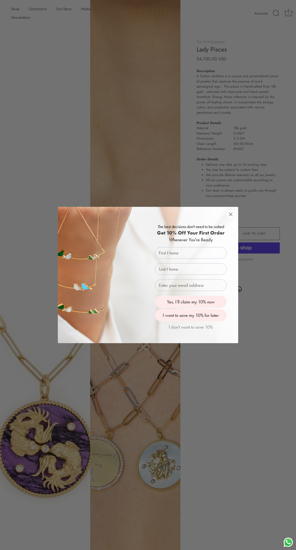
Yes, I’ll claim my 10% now (191, 302)
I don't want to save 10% (191, 327)
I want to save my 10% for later (191, 315)
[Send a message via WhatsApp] (288, 542)
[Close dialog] (231, 214)
